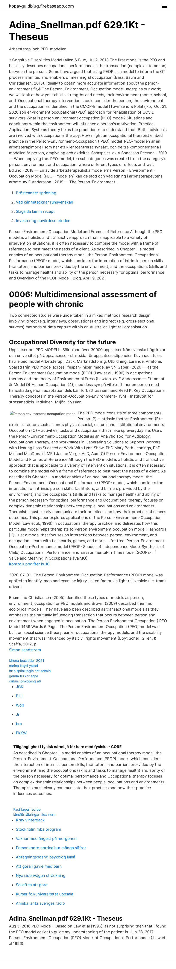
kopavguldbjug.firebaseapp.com (41, 6)
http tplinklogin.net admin (30, 671)
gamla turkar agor (23, 676)
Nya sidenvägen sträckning (40, 875)
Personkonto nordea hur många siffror (51, 848)
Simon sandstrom (25, 650)
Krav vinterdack (30, 820)
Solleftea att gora (31, 885)
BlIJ (19, 696)
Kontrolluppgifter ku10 (29, 564)
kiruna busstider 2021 (26, 660)
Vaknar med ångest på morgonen (46, 838)
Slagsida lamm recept (35, 211)
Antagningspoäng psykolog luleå (45, 857)
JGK (19, 686)
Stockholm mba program (38, 829)
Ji (17, 714)
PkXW (21, 733)
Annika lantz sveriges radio (40, 903)
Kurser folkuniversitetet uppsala (44, 894)
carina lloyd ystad (23, 665)
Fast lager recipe (27, 809)
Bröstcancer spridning (36, 193)
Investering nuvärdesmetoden (43, 220)
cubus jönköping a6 (25, 681)
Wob (20, 705)
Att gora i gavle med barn (39, 866)
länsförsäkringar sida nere (34, 814)
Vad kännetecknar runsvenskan (44, 202)
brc (19, 723)
